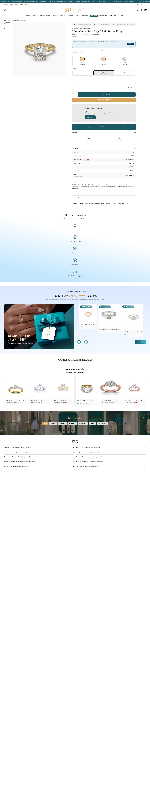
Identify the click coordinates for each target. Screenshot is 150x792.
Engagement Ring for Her (84, 203)
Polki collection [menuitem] (85, 15)
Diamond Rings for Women (98, 203)
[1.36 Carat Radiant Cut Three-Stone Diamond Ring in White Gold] (133, 317)
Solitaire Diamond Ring (122, 203)
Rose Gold (103, 59)
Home (5, 20)
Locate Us (26, 4)
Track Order (6, 4)
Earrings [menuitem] (34, 15)
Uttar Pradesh (102, 423)
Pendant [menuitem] (54, 15)
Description (74, 181)
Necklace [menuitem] (62, 15)
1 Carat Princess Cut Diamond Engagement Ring (109, 329)
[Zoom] (64, 25)
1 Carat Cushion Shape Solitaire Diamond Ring (15, 400)
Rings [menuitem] (27, 15)
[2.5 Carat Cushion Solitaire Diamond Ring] (63, 387)
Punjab (92, 423)
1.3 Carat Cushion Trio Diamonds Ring (109, 400)
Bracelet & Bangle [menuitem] (44, 15)
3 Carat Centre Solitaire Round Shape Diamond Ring (86, 401)
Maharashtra (82, 423)
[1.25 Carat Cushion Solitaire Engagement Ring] (39, 387)
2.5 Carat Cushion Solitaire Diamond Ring (62, 400)
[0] (144, 10)
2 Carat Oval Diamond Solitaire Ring (88, 324)
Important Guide (76, 193)
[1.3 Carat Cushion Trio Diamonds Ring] (110, 387)
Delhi (45, 423)
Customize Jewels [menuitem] (103, 15)
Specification (75, 132)
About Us (16, 4)
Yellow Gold (82, 59)
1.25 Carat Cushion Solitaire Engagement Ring (39, 400)
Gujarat (53, 423)
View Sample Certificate (77, 197)
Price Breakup (75, 148)
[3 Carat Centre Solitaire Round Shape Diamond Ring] (87, 387)
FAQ (11, 4)
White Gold (125, 59)
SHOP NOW (140, 341)
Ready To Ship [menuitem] (94, 15)
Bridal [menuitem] (77, 15)
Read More (125, 41)
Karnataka (72, 423)
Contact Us (21, 4)
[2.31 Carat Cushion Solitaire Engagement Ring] (134, 387)
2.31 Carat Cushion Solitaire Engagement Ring (134, 400)
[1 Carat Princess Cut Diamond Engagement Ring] (109, 315)
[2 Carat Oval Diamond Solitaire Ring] (88, 313)
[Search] (5, 10)
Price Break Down (96, 34)
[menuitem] (6, 4)
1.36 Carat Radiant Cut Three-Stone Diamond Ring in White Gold (133, 332)
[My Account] (141, 10)
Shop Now (90, 117)
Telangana (62, 423)
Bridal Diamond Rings (110, 203)
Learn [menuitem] (121, 15)
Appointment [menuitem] (113, 15)
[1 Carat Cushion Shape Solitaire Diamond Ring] (15, 387)
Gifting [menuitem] (70, 15)
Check (130, 87)
